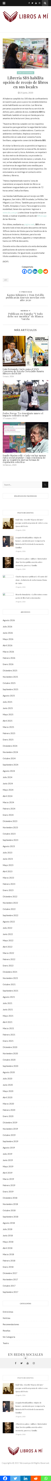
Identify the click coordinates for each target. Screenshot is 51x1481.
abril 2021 (7, 1022)
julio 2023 (7, 852)
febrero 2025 (9, 733)
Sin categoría (25, 73)
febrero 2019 (9, 1185)
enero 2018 (8, 1267)
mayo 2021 (8, 1016)
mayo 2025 (8, 714)
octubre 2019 (9, 1135)
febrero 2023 (9, 884)
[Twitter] (32, 3)
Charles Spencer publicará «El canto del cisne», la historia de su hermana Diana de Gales (31, 579)
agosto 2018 (9, 1223)
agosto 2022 (9, 921)
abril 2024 (7, 796)
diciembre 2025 (10, 670)
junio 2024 (8, 783)
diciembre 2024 (10, 746)
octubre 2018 (9, 1210)
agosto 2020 (9, 1072)
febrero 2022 (9, 959)
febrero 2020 (9, 1110)
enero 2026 (8, 664)
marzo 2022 (8, 953)
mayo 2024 (8, 790)
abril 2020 (7, 1097)
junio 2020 (8, 1085)
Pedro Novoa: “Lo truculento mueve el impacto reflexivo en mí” (23, 414)
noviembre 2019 (10, 1129)
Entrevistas (8, 1312)
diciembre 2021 (10, 972)
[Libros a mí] (25, 16)
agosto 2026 (9, 620)
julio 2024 (7, 777)
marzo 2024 (8, 802)
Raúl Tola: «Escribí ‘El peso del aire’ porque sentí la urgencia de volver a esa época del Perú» (31, 522)
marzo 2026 (8, 651)
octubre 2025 (9, 683)
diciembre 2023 (10, 821)
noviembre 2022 (10, 903)
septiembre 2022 (10, 915)
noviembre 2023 (10, 827)
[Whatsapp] (40, 271)
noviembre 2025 (10, 677)
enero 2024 (8, 815)
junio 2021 (8, 1009)
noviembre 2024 (10, 752)
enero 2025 (8, 739)
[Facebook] (29, 3)
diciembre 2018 (10, 1198)
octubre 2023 (9, 833)
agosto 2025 (9, 695)
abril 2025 (7, 720)
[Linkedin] (35, 271)
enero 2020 (8, 1116)
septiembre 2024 (10, 764)
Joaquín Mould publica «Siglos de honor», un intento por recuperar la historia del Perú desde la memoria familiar (30, 542)
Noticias (6, 1318)
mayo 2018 (8, 1242)
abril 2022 (7, 946)
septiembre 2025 (10, 689)
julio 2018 (7, 1229)
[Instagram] (39, 3)
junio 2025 (8, 708)
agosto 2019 (9, 1147)
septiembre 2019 (10, 1141)
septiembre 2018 (10, 1216)
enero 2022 (8, 965)
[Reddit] (45, 271)
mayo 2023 (8, 865)
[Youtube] (36, 3)
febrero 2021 (9, 1034)
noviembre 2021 (10, 978)
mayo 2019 (8, 1166)
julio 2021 (7, 1003)
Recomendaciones (11, 1324)
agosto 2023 (9, 846)
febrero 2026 (9, 658)
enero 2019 (8, 1191)
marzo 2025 (8, 727)
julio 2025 (7, 702)
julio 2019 (7, 1154)
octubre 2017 (9, 1285)
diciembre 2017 (10, 1273)
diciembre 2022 (10, 896)
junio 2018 (8, 1235)
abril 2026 (7, 645)
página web (29, 224)
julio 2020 (7, 1078)
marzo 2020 (8, 1103)
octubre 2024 (9, 758)
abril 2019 (7, 1172)
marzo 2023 (8, 877)
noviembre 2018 (10, 1204)
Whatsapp (42, 216)
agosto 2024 (9, 771)
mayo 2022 (8, 940)
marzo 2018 (8, 1254)
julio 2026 (7, 626)
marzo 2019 (8, 1179)
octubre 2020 (9, 1059)
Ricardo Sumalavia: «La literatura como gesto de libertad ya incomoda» (31, 596)
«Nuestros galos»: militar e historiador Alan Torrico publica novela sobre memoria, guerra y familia (31, 561)
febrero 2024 (9, 808)
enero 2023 (8, 890)
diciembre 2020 (10, 1047)
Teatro (6, 1343)
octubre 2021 (9, 984)
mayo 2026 (8, 639)
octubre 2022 (9, 909)
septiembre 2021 (10, 990)
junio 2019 (8, 1160)
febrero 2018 (9, 1260)
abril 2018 (7, 1248)
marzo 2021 (8, 1028)
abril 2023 (7, 871)
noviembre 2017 (10, 1279)
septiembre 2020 (10, 1066)
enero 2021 (8, 1041)
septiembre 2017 (10, 1292)
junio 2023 (8, 859)
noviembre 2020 (10, 1053)
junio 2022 (8, 934)
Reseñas (6, 1330)
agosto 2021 (9, 997)
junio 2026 (8, 633)
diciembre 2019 (10, 1122)
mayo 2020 (8, 1091)
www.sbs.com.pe (10, 212)
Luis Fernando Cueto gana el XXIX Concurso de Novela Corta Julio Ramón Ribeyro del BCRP (23, 371)
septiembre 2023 (10, 840)
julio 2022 (7, 928)
